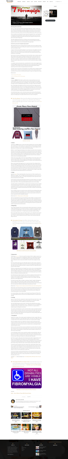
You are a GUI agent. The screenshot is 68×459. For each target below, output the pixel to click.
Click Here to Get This (26, 140)
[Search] (61, 1)
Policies (23, 448)
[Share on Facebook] (27, 396)
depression (17, 256)
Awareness (23, 1)
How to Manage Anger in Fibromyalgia (22, 195)
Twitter (23, 450)
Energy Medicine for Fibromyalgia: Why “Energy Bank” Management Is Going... (26, 420)
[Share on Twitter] (28, 396)
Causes (32, 1)
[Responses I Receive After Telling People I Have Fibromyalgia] (37, 447)
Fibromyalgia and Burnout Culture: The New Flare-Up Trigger (16, 420)
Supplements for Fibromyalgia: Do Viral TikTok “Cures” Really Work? (36, 420)
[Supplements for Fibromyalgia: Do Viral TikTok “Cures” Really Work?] (37, 415)
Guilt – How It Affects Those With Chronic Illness (21, 393)
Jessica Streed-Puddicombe (16, 23)
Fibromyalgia (19, 1)
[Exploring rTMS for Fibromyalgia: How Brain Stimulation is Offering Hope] (37, 427)
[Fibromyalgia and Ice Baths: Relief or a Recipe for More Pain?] (16, 427)
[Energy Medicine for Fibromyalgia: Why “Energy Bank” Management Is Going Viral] (26, 415)
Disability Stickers (24, 447)
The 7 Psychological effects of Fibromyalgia (18, 76)
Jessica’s (15, 356)
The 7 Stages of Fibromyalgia (16, 74)
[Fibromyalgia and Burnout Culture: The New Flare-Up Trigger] (16, 415)
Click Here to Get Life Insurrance (50, 20)
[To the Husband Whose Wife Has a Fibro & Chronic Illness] (37, 454)
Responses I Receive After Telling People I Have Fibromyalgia (43, 447)
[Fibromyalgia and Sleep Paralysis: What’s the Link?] (26, 427)
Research (28, 1)
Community (44, 1)
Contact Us (51, 1)
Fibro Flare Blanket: (16, 98)
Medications (40, 1)
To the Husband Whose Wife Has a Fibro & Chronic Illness (43, 454)
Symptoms (35, 1)
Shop (47, 1)
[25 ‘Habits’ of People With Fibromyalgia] (37, 451)
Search (55, 6)
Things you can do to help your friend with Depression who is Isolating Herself (28, 285)
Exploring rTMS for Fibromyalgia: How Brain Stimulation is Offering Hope (37, 432)
